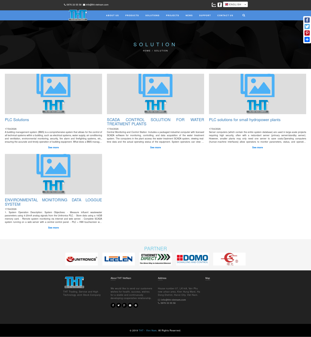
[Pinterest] (307, 33)
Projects (172, 15)
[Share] (307, 39)
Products (132, 15)
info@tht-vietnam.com (97, 4)
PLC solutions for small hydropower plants (245, 119)
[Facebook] (307, 20)
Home (147, 50)
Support (205, 15)
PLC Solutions (17, 119)
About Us (112, 15)
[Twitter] (307, 26)
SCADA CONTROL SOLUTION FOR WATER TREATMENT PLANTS (155, 121)
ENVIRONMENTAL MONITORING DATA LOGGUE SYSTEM (53, 202)
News (189, 15)
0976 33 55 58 (74, 4)
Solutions (152, 15)
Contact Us (225, 15)
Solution (161, 50)
